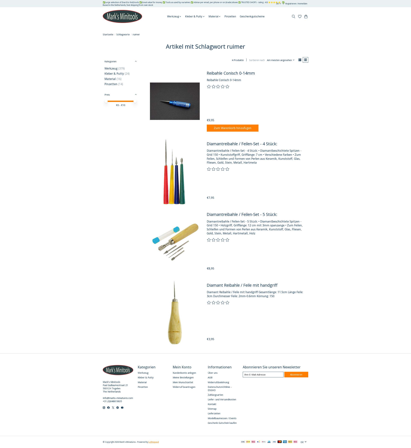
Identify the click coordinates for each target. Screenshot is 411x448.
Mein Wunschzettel (183, 382)
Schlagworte (123, 34)
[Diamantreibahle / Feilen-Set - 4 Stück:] (175, 172)
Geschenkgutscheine (252, 16)
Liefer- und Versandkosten (222, 399)
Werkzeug (111, 68)
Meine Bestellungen (183, 377)
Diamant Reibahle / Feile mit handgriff (242, 285)
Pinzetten (230, 16)
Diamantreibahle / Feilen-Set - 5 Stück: (242, 214)
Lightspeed (154, 442)
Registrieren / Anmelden (296, 3)
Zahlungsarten (215, 394)
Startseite (108, 34)
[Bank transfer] (243, 442)
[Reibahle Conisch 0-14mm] (175, 101)
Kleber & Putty (114, 73)
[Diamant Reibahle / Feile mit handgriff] (175, 313)
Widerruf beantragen (184, 386)
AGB (210, 377)
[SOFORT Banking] (253, 442)
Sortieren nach (257, 60)
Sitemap (212, 408)
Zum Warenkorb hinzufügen (232, 128)
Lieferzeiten (214, 413)
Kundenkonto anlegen (184, 372)
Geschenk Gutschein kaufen (222, 422)
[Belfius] (264, 442)
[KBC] (269, 442)
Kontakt (212, 404)
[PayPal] (290, 442)
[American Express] (285, 442)
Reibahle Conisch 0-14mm (231, 73)
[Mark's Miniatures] (122, 17)
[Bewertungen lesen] (218, 87)
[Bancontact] (259, 442)
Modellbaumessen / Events (222, 418)
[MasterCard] (280, 442)
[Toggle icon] (293, 16)
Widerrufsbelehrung (218, 382)
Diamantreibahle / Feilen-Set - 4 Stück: (242, 143)
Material (110, 79)
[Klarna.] (295, 442)
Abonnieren (296, 374)
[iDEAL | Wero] (248, 442)
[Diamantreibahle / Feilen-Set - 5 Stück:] (175, 242)
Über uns (213, 372)
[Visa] (274, 442)
